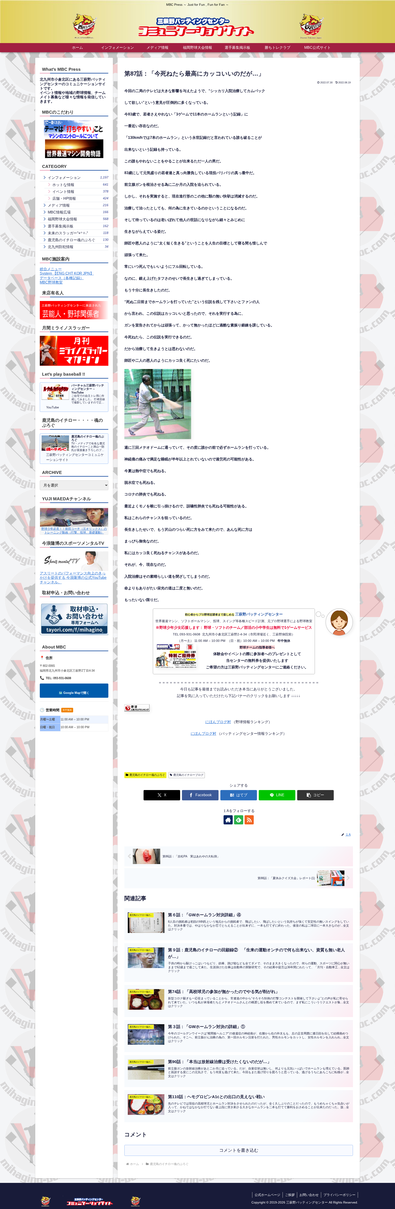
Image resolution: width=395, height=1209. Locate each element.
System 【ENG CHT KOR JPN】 (67, 273)
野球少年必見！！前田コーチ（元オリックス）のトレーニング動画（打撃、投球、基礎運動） (74, 530)
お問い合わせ (309, 1195)
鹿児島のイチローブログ (188, 775)
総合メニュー (51, 269)
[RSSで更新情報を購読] (249, 819)
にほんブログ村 (218, 722)
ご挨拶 (290, 1195)
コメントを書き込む (238, 1150)
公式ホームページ (267, 1195)
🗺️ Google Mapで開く (74, 693)
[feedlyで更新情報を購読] (238, 819)
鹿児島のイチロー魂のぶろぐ (147, 775)
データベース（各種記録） (62, 278)
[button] (315, 795)
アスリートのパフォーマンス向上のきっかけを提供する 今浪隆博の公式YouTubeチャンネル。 (73, 577)
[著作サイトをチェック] (228, 819)
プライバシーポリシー (339, 1195)
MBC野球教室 (51, 282)
